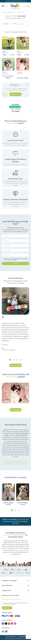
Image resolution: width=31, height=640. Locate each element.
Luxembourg (12, 350)
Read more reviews (15, 365)
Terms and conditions (10, 636)
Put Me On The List (15, 94)
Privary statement (21, 636)
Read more (5, 344)
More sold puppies (15, 410)
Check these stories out (21, 550)
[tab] (10, 360)
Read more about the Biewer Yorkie (15, 462)
